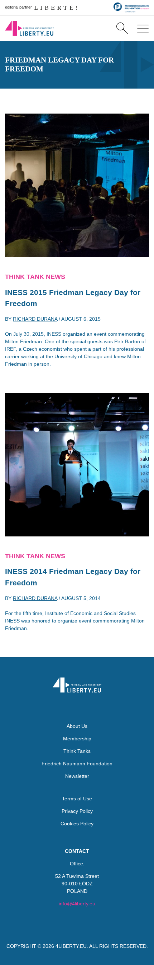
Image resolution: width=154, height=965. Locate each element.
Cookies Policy (77, 823)
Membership (77, 738)
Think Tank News (35, 276)
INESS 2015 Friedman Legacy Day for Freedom (72, 298)
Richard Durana (35, 319)
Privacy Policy (77, 811)
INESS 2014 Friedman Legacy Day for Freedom (72, 577)
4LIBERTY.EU (71, 946)
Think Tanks (77, 751)
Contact (77, 851)
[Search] (121, 28)
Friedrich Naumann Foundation (77, 763)
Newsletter (77, 776)
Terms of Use (77, 798)
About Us (77, 726)
